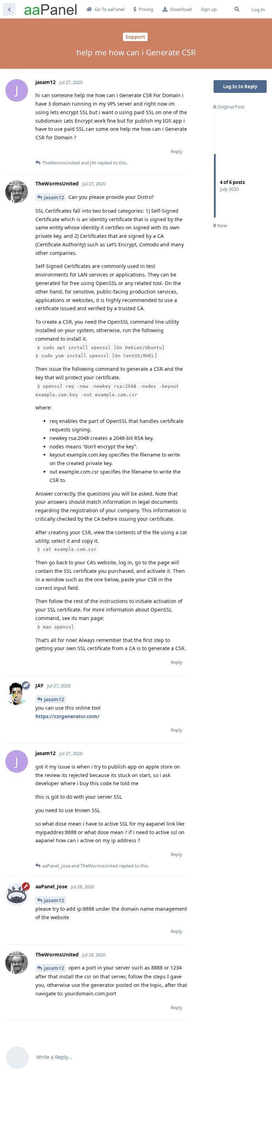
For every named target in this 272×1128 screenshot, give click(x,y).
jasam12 (54, 197)
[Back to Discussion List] (9, 9)
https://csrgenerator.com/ (67, 716)
